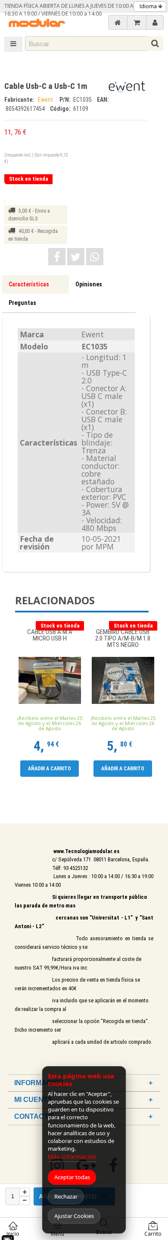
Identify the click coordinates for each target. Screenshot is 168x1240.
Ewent (47, 99)
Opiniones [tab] (88, 284)
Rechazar (66, 1196)
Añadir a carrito (49, 769)
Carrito (153, 1233)
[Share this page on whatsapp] (94, 256)
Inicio (12, 1233)
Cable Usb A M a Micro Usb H (49, 635)
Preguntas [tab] (22, 302)
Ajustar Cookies (74, 1216)
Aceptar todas (72, 1177)
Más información (72, 1156)
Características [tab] (29, 284)
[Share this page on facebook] (56, 256)
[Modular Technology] (36, 24)
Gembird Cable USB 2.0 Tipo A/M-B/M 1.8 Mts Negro (122, 638)
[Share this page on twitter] (75, 256)
